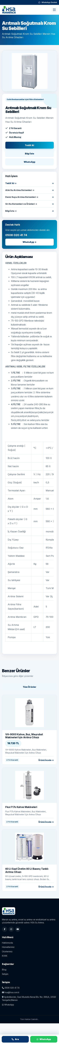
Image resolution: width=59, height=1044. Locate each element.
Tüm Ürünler (29, 687)
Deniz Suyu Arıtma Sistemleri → (21, 197)
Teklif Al (29, 145)
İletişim (5, 974)
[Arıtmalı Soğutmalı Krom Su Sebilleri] (29, 71)
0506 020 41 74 (11, 988)
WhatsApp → (29, 242)
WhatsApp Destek (49, 2)
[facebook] (4, 929)
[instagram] (11, 929)
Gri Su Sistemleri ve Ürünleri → (21, 204)
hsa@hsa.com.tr (11, 992)
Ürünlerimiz (7, 951)
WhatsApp (29, 162)
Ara (17, 1039)
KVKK (4, 956)
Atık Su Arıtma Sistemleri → (19, 190)
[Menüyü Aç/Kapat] (54, 9)
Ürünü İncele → (46, 760)
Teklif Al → (10, 183)
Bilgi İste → (11, 211)
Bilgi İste (29, 153)
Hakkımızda (7, 943)
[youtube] (17, 929)
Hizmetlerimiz (8, 947)
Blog (4, 969)
